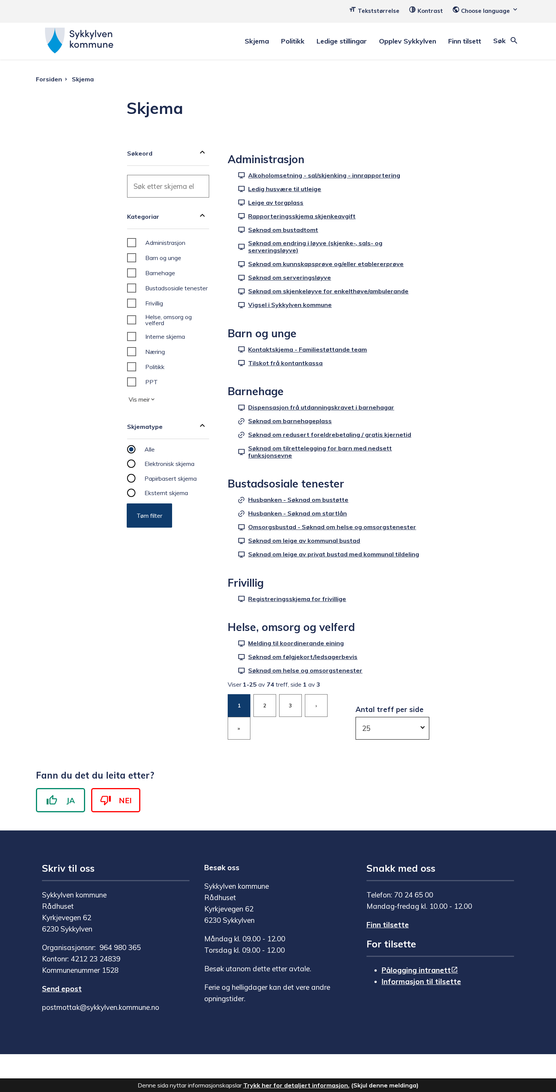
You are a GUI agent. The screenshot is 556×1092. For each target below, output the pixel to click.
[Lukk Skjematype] (202, 427)
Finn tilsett (464, 41)
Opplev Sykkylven (407, 41)
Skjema (257, 41)
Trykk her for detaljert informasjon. (296, 1085)
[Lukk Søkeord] (202, 153)
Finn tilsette (388, 924)
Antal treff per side (390, 709)
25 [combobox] (366, 728)
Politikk (292, 41)
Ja (71, 800)
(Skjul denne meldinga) (385, 1085)
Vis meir (139, 399)
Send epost (62, 988)
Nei (125, 800)
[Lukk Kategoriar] (202, 216)
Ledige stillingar (342, 41)
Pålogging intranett (416, 970)
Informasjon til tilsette (421, 981)
